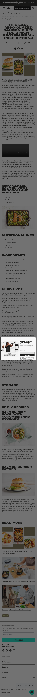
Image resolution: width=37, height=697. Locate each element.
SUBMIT (27, 355)
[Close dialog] (35, 337)
